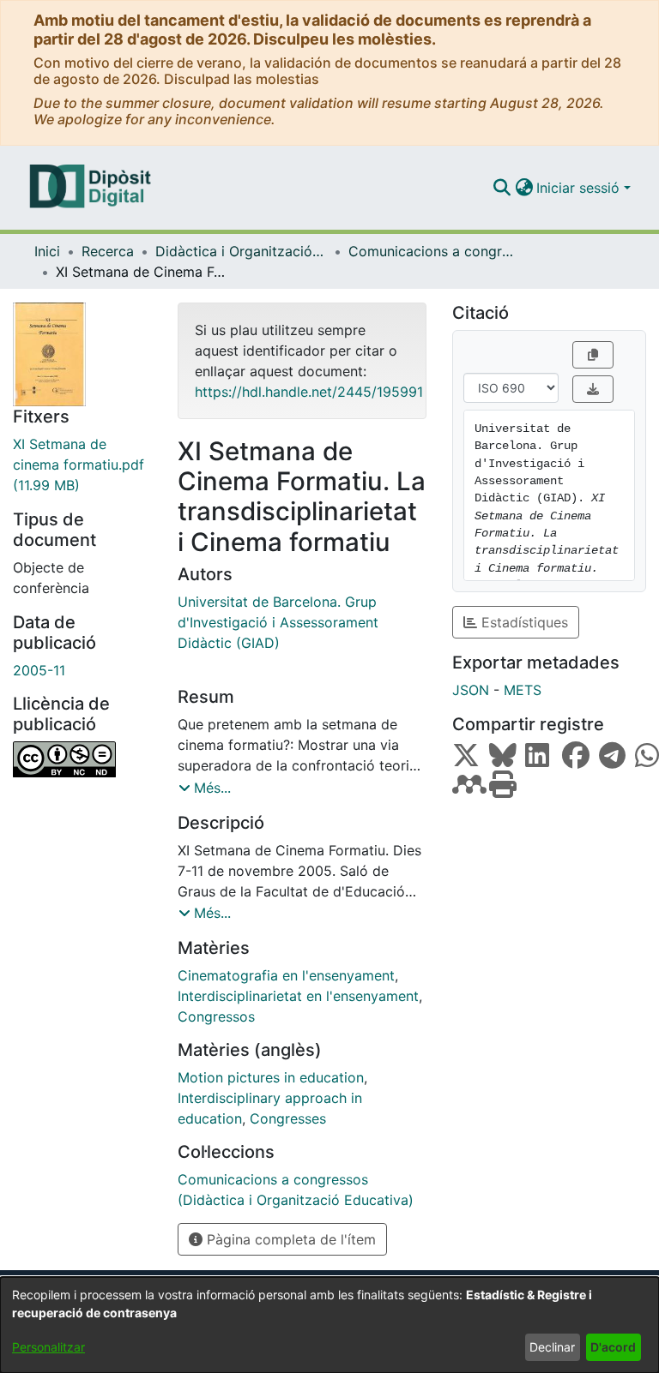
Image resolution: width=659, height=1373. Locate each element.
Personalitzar (48, 1347)
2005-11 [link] (39, 670)
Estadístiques (522, 622)
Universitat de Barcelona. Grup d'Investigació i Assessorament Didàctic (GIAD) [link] (278, 622)
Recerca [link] (108, 251)
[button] (501, 187)
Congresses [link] (288, 1118)
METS (522, 689)
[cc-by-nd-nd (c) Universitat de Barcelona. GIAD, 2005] (82, 759)
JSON (470, 689)
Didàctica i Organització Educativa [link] (241, 251)
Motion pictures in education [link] (271, 1077)
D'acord (613, 1347)
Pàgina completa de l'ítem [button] (289, 1239)
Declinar (552, 1347)
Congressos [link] (216, 1016)
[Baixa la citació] (593, 389)
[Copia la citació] (593, 355)
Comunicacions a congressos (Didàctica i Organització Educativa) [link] (434, 251)
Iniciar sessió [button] (580, 187)
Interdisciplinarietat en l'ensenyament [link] (298, 995)
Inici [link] (47, 251)
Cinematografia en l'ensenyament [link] (286, 975)
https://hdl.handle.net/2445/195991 (309, 391)
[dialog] (329, 1325)
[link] (82, 464)
